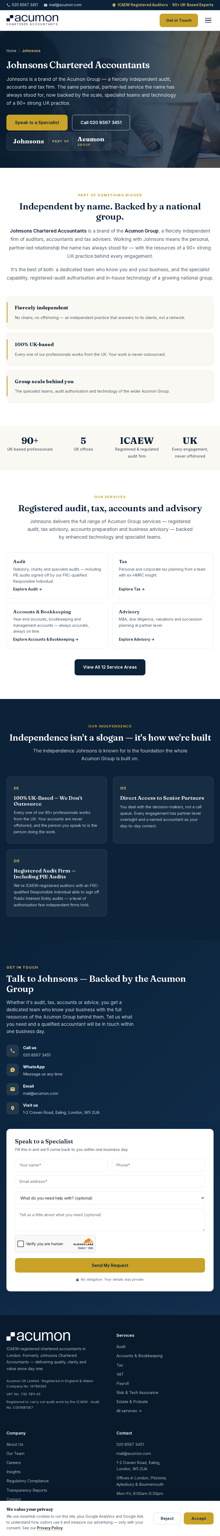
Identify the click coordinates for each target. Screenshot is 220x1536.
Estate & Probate (132, 1401)
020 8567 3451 (25, 5)
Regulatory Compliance (27, 1481)
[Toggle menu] (208, 20)
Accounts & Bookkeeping (139, 1355)
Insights (13, 1471)
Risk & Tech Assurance (137, 1392)
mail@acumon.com (65, 5)
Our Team (15, 1453)
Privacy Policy (50, 1528)
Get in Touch (179, 20)
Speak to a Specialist (37, 122)
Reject (167, 1518)
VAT (120, 1374)
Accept (198, 1518)
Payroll (122, 1383)
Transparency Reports (26, 1490)
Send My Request (110, 1265)
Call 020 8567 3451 (101, 122)
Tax (119, 1365)
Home (11, 51)
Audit (121, 1346)
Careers (13, 1462)
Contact (13, 1499)
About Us (14, 1444)
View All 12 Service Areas (110, 667)
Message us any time (43, 1074)
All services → (129, 1410)
